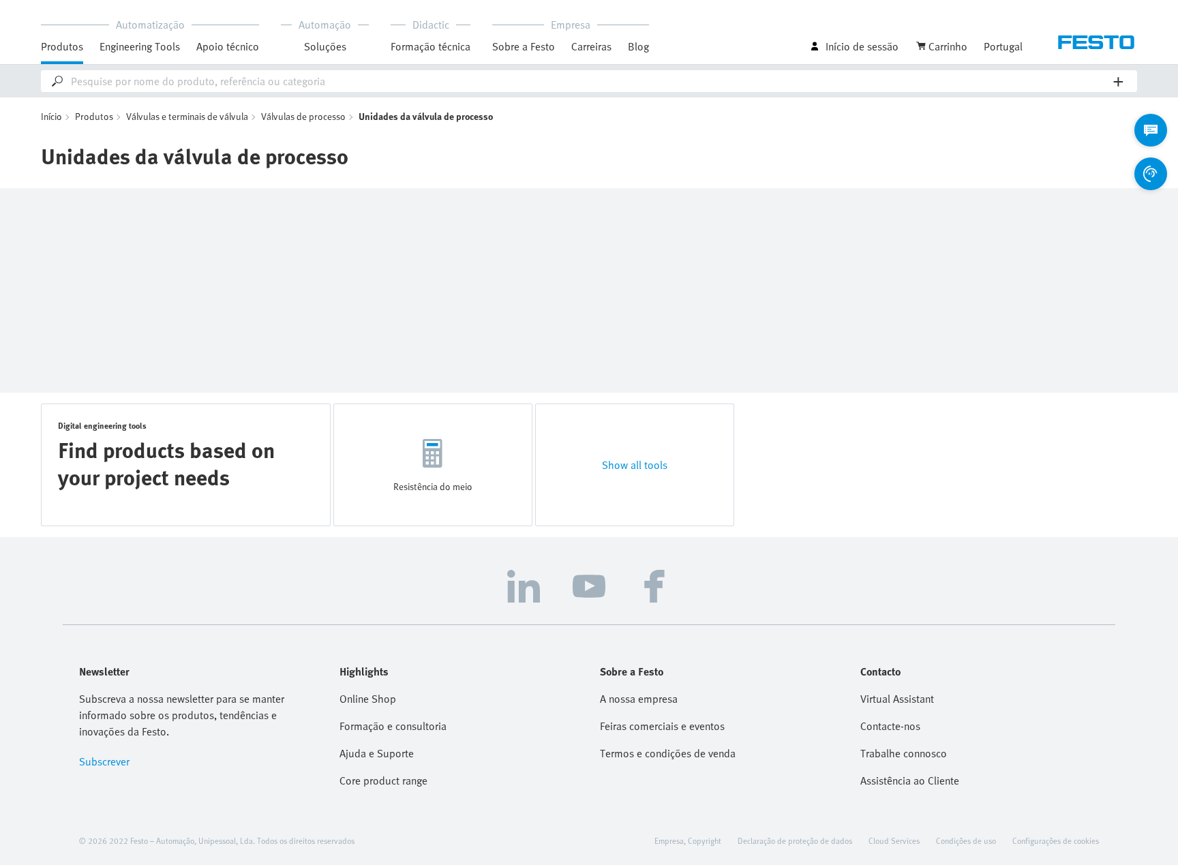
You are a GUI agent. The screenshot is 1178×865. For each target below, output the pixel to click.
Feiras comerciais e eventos (662, 726)
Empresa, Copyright (687, 840)
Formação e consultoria (393, 726)
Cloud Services (894, 840)
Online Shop (367, 699)
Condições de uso (966, 840)
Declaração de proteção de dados (795, 840)
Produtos (94, 116)
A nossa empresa (639, 699)
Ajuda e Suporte (376, 753)
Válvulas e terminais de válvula (187, 116)
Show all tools (634, 465)
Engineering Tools (140, 46)
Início (51, 116)
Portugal (1003, 46)
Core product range (383, 780)
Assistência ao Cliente (909, 780)
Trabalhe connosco (903, 753)
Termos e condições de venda (668, 753)
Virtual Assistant (897, 699)
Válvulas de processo (303, 116)
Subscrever (104, 761)
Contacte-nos (890, 726)
